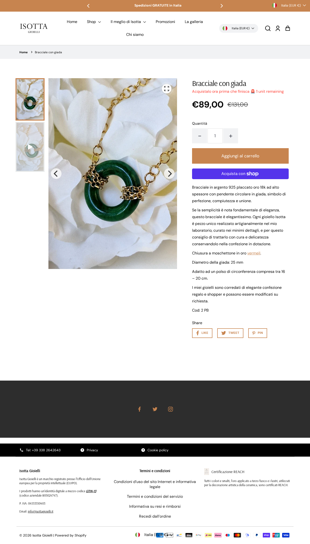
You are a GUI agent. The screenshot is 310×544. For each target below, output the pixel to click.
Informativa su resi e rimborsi (155, 506)
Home (72, 21)
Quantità (199, 123)
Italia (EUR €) (291, 5)
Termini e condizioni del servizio (155, 496)
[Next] (221, 5)
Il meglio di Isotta (126, 21)
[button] (268, 28)
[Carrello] (288, 28)
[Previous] (88, 5)
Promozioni (165, 21)
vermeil (253, 253)
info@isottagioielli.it (40, 511)
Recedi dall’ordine (155, 516)
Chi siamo (135, 34)
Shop (92, 21)
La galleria (194, 21)
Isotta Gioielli (42, 535)
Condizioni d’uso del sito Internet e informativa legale (155, 484)
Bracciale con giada (48, 52)
